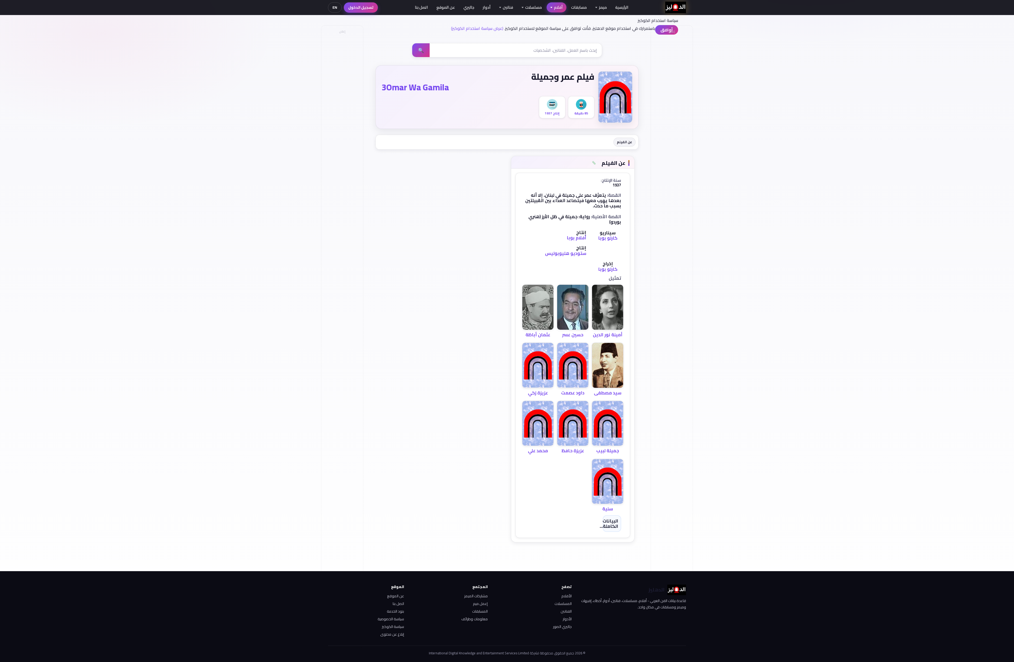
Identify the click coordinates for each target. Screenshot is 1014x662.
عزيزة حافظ (572, 450)
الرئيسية (621, 7)
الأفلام (566, 596)
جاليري (468, 7)
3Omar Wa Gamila (415, 87)
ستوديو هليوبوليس (565, 253)
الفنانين (566, 611)
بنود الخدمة (395, 611)
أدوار (487, 7)
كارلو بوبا (607, 238)
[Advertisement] (342, 115)
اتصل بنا (421, 7)
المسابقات (480, 611)
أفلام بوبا (576, 238)
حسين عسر (572, 334)
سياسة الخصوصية (391, 619)
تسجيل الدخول (360, 7)
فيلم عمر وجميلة (562, 77)
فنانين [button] (508, 7)
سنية (607, 509)
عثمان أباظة (537, 334)
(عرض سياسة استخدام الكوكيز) (477, 28)
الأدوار (567, 619)
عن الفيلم (624, 142)
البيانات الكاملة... (609, 523)
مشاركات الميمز (476, 596)
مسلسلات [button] (533, 7)
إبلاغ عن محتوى (392, 634)
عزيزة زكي (538, 393)
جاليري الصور (562, 626)
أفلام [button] (558, 7)
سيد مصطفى (607, 393)
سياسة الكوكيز (393, 626)
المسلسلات (563, 603)
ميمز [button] (603, 7)
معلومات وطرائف (474, 619)
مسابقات (579, 7)
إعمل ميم (480, 603)
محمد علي (538, 450)
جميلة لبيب (607, 450)
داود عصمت (572, 393)
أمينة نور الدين (607, 334)
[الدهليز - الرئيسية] (675, 7)
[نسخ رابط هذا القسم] (594, 163)
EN (334, 7)
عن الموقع (445, 7)
